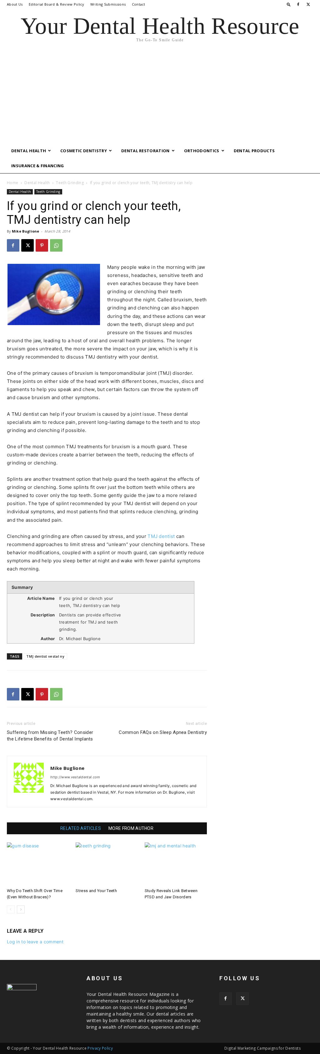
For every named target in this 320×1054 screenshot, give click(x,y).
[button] (288, 4)
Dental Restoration (145, 150)
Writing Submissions (108, 4)
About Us (15, 4)
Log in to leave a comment (35, 941)
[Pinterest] (42, 245)
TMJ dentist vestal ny (45, 656)
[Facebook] (298, 4)
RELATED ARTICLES (80, 828)
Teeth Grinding (69, 182)
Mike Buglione (25, 231)
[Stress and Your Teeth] (107, 863)
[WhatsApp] (56, 245)
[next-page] (21, 909)
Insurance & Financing (37, 165)
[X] (308, 4)
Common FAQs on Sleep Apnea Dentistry (163, 732)
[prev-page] (11, 909)
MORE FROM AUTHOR (130, 828)
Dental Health (28, 150)
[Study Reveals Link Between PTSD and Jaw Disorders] (176, 863)
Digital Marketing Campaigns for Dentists (262, 1048)
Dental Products (254, 150)
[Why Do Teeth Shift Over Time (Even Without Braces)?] (38, 863)
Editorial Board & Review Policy (56, 4)
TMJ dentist (161, 536)
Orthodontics (201, 150)
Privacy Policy (100, 1048)
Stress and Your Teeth (96, 890)
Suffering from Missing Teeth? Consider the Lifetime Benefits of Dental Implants (50, 736)
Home (12, 182)
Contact (138, 4)
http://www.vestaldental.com (75, 777)
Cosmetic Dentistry (83, 150)
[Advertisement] (160, 96)
